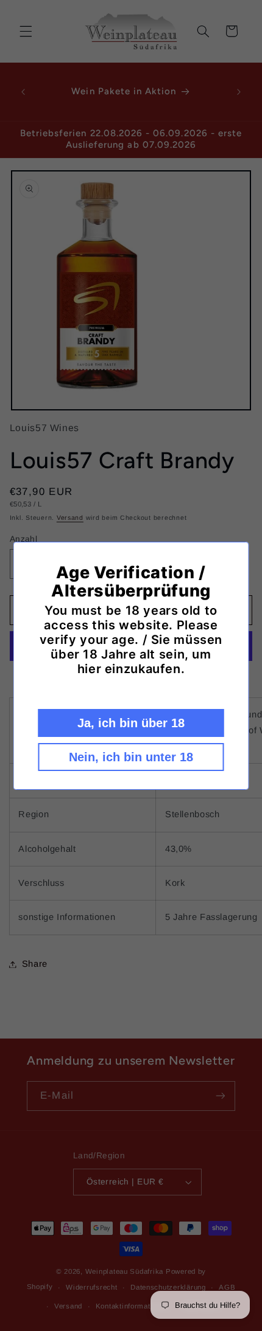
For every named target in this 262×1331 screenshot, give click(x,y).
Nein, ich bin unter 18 (131, 757)
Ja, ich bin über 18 (131, 723)
